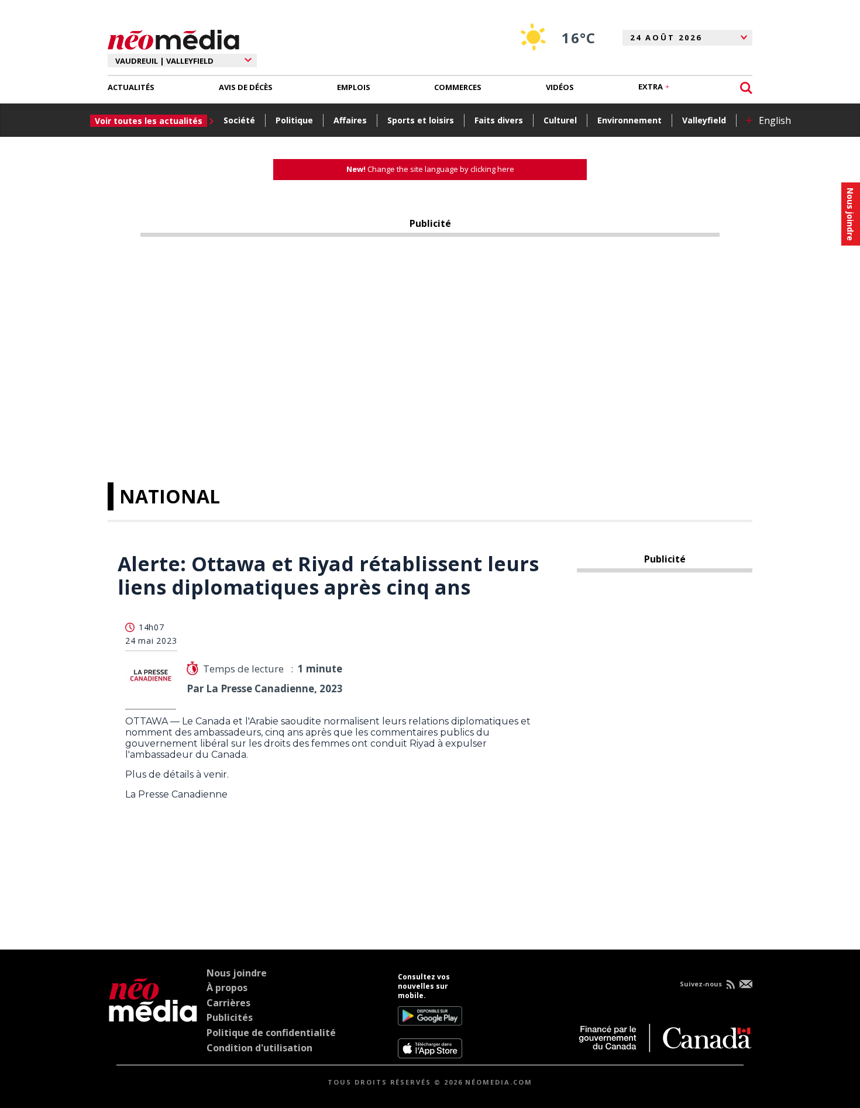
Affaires (350, 120)
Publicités (230, 1017)
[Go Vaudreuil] (153, 1015)
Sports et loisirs (420, 120)
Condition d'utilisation (259, 1047)
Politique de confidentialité (271, 1032)
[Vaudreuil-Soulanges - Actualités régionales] (173, 38)
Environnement (629, 120)
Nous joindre (237, 973)
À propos (227, 987)
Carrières (228, 1002)
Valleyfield (704, 120)
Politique (294, 120)
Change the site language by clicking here (430, 169)
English (775, 120)
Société (239, 120)
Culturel (560, 120)
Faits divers (498, 120)
